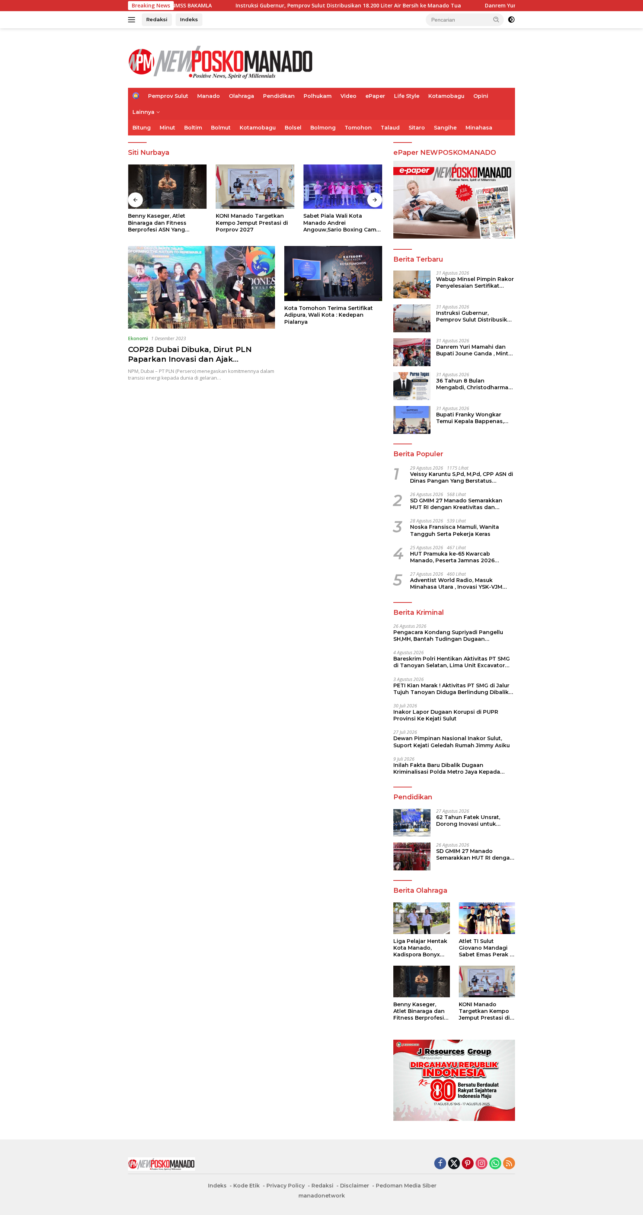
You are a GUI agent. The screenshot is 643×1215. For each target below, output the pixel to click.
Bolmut (221, 127)
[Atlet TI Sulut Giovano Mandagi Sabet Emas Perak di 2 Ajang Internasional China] (487, 918)
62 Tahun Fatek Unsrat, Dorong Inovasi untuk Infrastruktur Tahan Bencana (468, 820)
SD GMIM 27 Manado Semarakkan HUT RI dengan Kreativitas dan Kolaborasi (456, 504)
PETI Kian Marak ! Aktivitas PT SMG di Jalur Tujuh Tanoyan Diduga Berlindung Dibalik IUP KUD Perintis (451, 689)
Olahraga (241, 96)
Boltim (193, 127)
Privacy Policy (285, 1185)
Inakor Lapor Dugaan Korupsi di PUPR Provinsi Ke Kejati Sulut (445, 715)
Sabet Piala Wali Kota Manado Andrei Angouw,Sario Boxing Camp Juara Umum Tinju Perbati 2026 (341, 222)
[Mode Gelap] (511, 19)
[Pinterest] (468, 1163)
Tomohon (358, 127)
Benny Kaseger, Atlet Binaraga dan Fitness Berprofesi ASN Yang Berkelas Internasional (159, 222)
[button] (496, 19)
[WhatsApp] (495, 1163)
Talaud (390, 127)
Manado (208, 96)
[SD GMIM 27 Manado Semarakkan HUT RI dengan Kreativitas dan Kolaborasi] (412, 856)
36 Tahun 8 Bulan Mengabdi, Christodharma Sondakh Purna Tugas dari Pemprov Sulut (473, 384)
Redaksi (156, 19)
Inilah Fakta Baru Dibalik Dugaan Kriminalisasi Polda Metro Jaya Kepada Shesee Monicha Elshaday (446, 768)
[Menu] (133, 19)
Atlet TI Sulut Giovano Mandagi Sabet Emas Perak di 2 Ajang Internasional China (487, 948)
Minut (167, 127)
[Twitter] (454, 1163)
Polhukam (318, 96)
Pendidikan (279, 96)
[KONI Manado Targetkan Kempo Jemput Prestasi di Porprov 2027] (255, 186)
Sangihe (445, 127)
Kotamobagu (446, 96)
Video (348, 96)
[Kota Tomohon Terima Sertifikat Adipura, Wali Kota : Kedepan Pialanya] (333, 273)
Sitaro (417, 127)
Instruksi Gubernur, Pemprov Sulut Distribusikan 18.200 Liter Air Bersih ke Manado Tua (292, 5)
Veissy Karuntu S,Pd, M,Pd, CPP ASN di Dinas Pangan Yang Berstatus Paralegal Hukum (461, 477)
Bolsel (293, 127)
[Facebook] (440, 1163)
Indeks (189, 19)
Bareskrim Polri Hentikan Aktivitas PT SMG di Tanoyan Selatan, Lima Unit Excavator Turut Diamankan (451, 662)
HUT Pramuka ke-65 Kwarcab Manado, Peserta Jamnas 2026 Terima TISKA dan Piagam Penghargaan (452, 557)
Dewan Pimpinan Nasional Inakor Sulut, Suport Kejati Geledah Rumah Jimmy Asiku (451, 741)
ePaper (375, 96)
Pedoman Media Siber (406, 1185)
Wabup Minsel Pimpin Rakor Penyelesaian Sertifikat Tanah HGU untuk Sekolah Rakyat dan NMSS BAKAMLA (475, 282)
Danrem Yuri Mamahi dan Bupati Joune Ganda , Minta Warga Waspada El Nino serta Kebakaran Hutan (474, 350)
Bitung (141, 127)
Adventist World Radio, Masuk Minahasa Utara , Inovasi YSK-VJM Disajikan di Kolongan (456, 583)
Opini (480, 96)
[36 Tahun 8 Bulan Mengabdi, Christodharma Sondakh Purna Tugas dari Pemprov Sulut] (412, 386)
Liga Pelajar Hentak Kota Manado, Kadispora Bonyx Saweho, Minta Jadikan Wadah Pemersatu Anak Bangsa (420, 948)
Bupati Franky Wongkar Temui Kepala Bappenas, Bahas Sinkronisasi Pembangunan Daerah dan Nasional (473, 418)
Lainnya (143, 112)
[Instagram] (481, 1163)
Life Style (406, 96)
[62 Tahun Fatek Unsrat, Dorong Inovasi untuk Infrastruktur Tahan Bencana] (412, 823)
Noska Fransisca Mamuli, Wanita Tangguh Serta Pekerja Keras (454, 530)
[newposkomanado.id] (221, 61)
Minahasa (479, 127)
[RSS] (509, 1163)
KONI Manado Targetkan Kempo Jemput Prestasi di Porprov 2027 (252, 222)
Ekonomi (138, 338)
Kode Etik (246, 1185)
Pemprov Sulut (168, 96)
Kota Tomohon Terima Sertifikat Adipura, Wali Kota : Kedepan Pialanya (328, 315)
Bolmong (323, 127)
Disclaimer (354, 1185)
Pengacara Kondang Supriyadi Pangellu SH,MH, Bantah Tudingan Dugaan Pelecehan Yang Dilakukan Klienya (448, 635)
